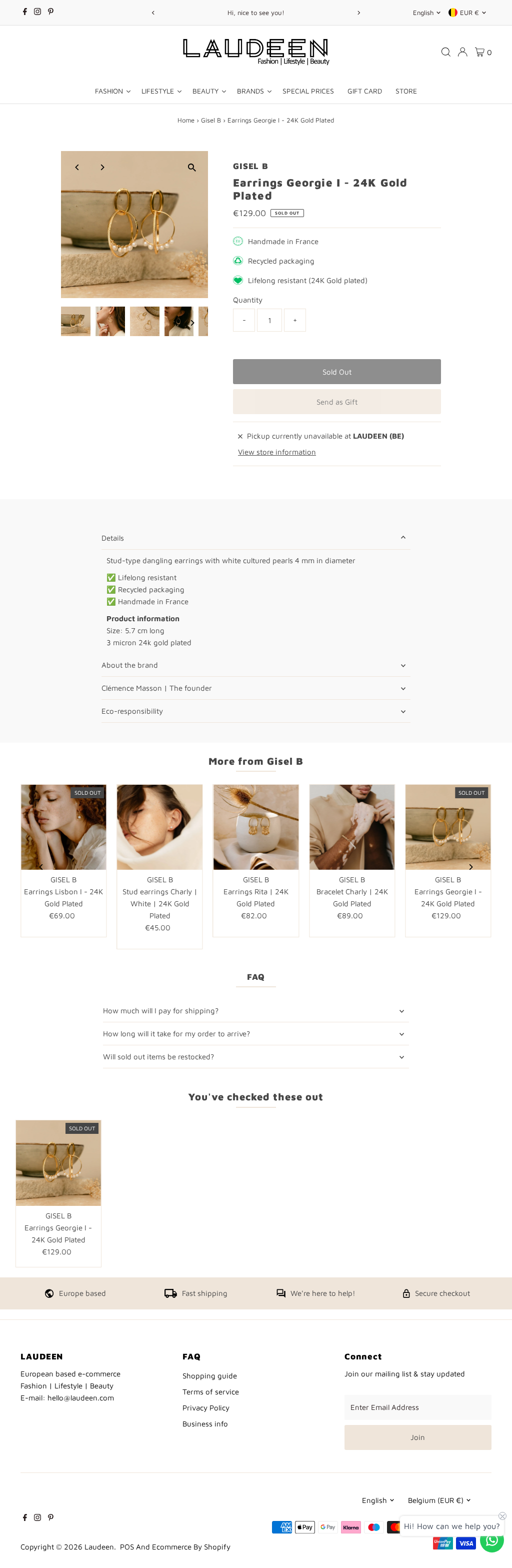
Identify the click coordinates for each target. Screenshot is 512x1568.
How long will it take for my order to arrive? (176, 1033)
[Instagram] (38, 13)
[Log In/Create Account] (462, 52)
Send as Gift (337, 402)
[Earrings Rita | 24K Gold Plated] (256, 827)
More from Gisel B (256, 761)
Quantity (247, 300)
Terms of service (210, 1391)
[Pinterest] (51, 13)
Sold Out (337, 372)
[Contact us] (492, 1539)
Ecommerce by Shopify (191, 1546)
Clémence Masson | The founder (157, 688)
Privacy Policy (206, 1407)
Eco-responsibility (132, 711)
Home (186, 120)
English (423, 13)
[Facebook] (25, 13)
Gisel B (211, 120)
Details (113, 538)
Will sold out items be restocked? (158, 1056)
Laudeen (99, 1546)
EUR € (469, 13)
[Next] (359, 13)
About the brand (130, 665)
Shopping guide (209, 1375)
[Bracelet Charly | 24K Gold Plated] (352, 827)
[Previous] (153, 13)
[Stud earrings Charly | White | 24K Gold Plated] (160, 827)
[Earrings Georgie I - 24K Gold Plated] (448, 827)
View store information (277, 452)
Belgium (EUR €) (436, 1500)
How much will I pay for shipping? (160, 1010)
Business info (205, 1423)
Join (417, 1437)
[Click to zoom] (191, 167)
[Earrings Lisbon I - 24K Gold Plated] (63, 827)
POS (127, 1546)
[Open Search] (446, 52)
